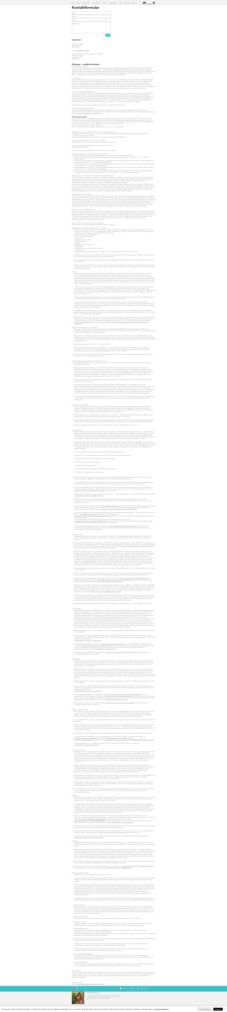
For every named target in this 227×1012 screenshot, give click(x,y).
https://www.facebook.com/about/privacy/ (86, 738)
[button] (86, 3)
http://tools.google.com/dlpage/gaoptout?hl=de (106, 592)
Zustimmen (218, 1009)
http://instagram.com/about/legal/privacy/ (86, 745)
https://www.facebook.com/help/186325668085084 (89, 821)
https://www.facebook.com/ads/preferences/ (120, 822)
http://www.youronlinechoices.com (84, 740)
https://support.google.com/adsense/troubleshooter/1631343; (118, 509)
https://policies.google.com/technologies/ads (122, 526)
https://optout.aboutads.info (83, 322)
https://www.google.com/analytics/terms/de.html (134, 578)
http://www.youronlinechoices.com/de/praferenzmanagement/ (130, 322)
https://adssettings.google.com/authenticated (87, 640)
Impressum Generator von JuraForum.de (88, 113)
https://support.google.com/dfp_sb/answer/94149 (89, 490)
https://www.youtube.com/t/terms (113, 644)
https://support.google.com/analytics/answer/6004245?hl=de (115, 580)
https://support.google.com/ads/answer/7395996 (88, 521)
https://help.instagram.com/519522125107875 (137, 866)
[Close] (225, 1009)
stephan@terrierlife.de (82, 50)
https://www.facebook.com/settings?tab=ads (119, 738)
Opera (113, 832)
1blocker (120, 832)
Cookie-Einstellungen (205, 1009)
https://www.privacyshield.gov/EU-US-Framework (88, 496)
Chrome (105, 832)
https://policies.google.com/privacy (111, 581)
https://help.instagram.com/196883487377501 (118, 868)
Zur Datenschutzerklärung (161, 1009)
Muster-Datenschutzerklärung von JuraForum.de (90, 984)
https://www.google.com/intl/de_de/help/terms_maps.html (123, 694)
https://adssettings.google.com (110, 506)
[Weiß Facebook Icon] (124, 988)
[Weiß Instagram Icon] (138, 988)
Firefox (101, 832)
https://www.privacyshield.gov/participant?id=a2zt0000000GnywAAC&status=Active (129, 740)
